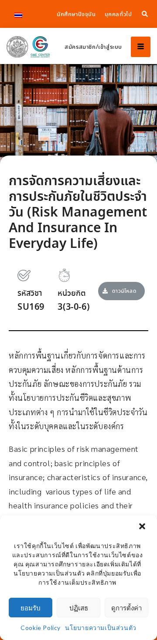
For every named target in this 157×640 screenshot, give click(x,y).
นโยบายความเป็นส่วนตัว (101, 627)
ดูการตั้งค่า (126, 608)
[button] (143, 527)
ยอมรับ (30, 608)
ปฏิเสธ (78, 608)
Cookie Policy (40, 627)
